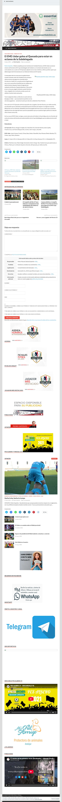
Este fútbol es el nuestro (21, 542)
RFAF (42, 496)
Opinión (30, 496)
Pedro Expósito (17, 62)
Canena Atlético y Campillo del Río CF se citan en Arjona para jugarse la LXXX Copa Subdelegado (49, 204)
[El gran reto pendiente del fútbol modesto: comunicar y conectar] (9, 534)
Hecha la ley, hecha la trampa (15, 498)
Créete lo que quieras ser (12, 202)
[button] (31, 25)
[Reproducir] (6, 712)
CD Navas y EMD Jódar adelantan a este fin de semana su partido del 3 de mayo (12, 171)
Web (6, 297)
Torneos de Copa (18, 53)
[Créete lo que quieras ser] (13, 195)
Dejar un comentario (25, 62)
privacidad (15, 796)
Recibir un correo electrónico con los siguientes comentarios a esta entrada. (30, 311)
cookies (21, 796)
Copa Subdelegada (9, 53)
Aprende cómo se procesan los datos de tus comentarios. (41, 320)
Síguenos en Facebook (13, 576)
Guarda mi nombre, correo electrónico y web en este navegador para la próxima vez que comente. (31, 306)
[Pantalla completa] (55, 712)
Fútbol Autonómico (23, 496)
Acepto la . (16, 254)
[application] (31, 699)
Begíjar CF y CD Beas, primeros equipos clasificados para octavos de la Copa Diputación (48, 171)
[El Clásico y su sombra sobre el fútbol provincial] (9, 525)
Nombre (7, 283)
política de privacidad (19, 254)
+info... (36, 261)
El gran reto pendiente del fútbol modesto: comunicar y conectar (32, 533)
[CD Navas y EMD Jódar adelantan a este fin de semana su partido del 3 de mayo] (13, 164)
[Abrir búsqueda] (56, 48)
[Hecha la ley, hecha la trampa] (31, 462)
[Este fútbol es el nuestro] (9, 542)
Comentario (9, 234)
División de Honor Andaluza (11, 496)
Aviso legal (4, 796)
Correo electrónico (11, 290)
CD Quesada (14, 181)
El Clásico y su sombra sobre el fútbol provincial (27, 525)
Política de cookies (38, 799)
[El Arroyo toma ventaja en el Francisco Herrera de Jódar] (31, 164)
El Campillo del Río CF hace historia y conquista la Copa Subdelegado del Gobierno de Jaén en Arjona (31, 204)
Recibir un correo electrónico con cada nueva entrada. (23, 314)
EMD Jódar (21, 181)
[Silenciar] (53, 712)
